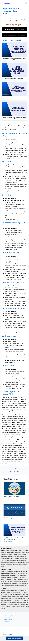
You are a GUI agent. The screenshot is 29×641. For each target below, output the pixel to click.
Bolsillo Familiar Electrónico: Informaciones (11, 497)
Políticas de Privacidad (8, 615)
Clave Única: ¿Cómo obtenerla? (13, 518)
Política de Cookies (7, 617)
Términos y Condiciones (8, 619)
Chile (11, 499)
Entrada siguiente (14, 471)
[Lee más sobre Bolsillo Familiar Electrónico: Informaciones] (14, 488)
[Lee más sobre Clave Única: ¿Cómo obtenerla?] (14, 509)
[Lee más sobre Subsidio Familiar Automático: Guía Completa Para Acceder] (14, 529)
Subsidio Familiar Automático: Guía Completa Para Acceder (13, 538)
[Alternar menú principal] (26, 3)
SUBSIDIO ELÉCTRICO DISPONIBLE (14, 638)
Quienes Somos (6, 621)
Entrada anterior (14, 468)
